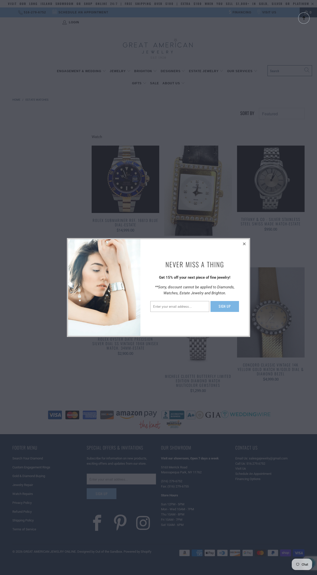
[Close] (244, 243)
